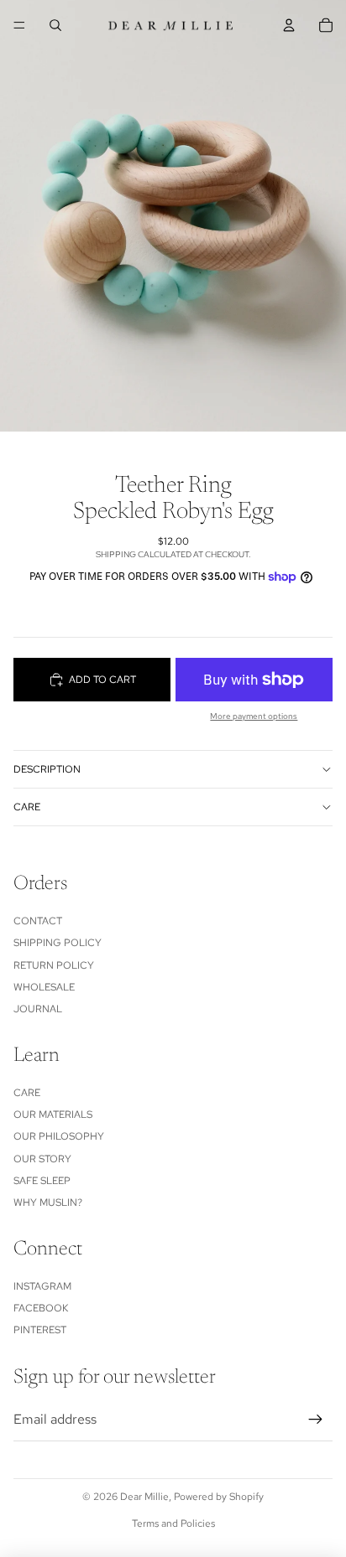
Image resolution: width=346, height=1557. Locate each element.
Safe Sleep (42, 1180)
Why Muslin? (47, 1202)
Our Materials (52, 1114)
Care (26, 807)
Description (47, 769)
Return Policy (53, 965)
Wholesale (44, 987)
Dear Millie (144, 1496)
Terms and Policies (173, 1523)
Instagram (42, 1286)
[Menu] (19, 25)
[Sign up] (316, 1419)
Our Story (42, 1159)
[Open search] (55, 25)
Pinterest (39, 1330)
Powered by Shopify (219, 1496)
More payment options (253, 716)
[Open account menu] (288, 25)
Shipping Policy (57, 942)
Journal (37, 1009)
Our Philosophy (58, 1136)
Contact (37, 921)
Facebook (40, 1308)
